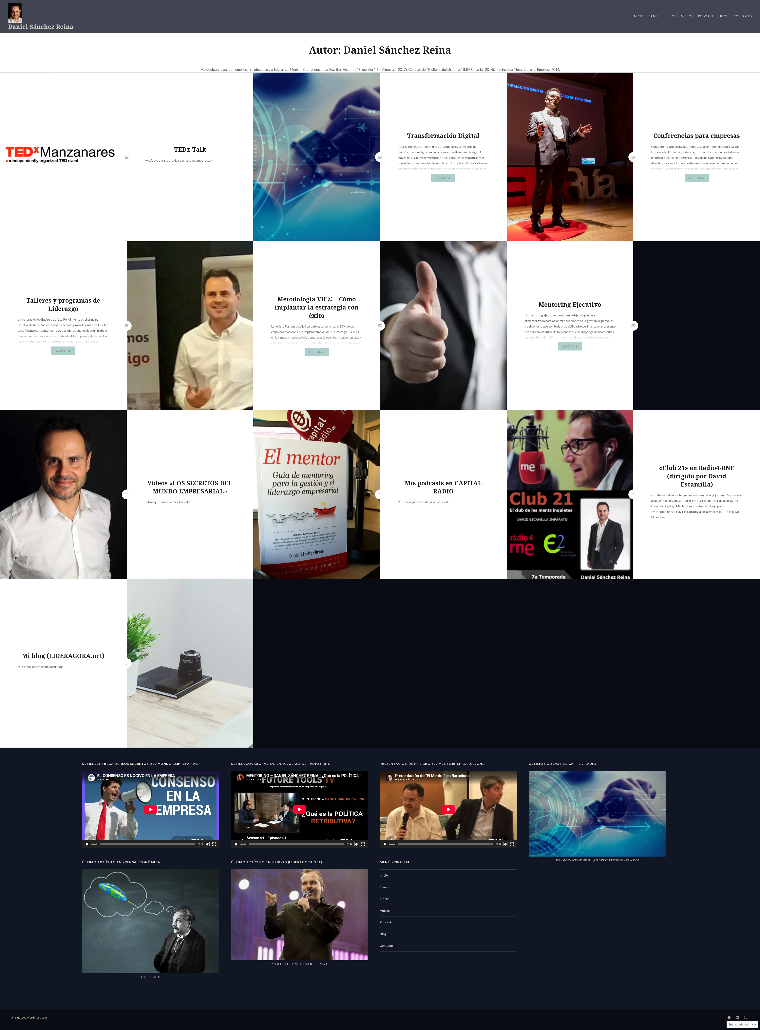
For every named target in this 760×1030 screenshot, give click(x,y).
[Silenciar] (208, 844)
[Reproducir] (87, 844)
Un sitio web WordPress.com (29, 1017)
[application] (150, 809)
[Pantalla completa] (214, 844)
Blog (724, 16)
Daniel (654, 16)
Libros (670, 16)
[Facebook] (729, 1017)
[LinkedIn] (737, 1017)
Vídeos (687, 16)
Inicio (638, 16)
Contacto (743, 16)
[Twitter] (745, 1017)
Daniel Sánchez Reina (40, 27)
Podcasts (706, 16)
